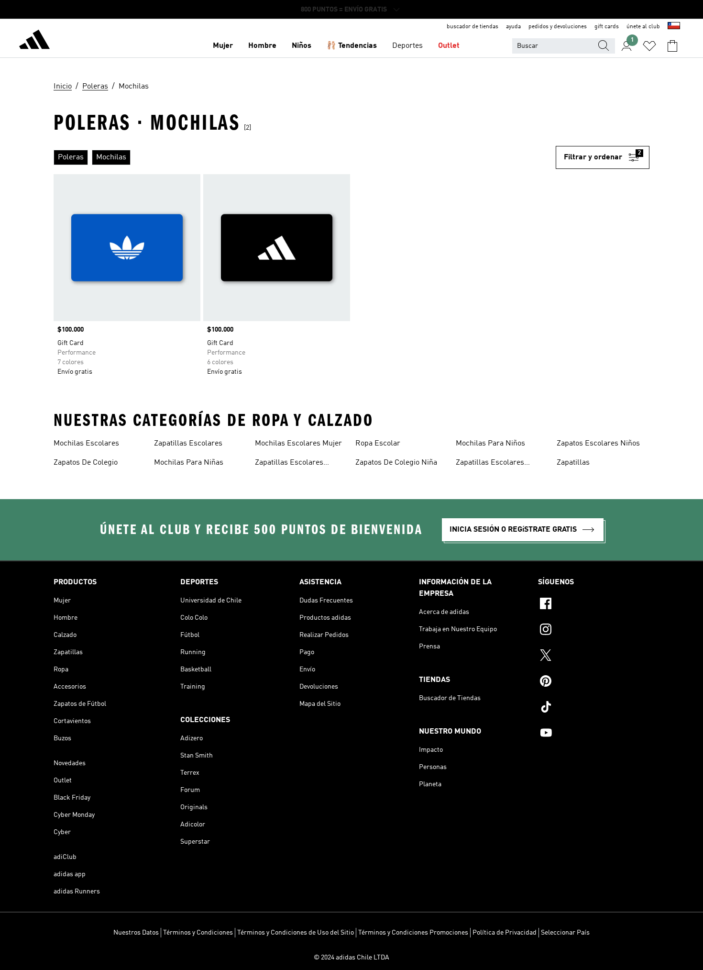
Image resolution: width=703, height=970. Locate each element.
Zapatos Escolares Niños (598, 443)
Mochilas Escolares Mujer (298, 443)
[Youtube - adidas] (593, 734)
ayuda (513, 27)
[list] (305, 157)
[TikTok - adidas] (593, 708)
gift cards (606, 27)
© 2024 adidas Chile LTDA (351, 957)
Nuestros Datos (136, 932)
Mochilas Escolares (86, 443)
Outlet (449, 46)
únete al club (643, 27)
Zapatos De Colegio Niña (396, 463)
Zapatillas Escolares (188, 443)
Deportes (407, 46)
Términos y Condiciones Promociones (413, 932)
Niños (301, 46)
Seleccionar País (565, 932)
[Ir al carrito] (672, 45)
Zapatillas (573, 463)
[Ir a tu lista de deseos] (649, 45)
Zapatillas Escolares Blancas (289, 463)
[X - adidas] (593, 656)
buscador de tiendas (472, 27)
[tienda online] (34, 41)
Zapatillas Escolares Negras (490, 463)
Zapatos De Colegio (86, 463)
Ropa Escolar (377, 443)
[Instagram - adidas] (593, 631)
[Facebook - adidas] (593, 605)
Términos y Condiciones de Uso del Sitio (295, 932)
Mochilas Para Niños (490, 443)
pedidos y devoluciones (557, 27)
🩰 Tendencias (352, 46)
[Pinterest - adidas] (593, 682)
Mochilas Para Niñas (188, 463)
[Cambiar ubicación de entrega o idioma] (674, 26)
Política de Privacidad (504, 932)
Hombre (262, 46)
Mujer (223, 46)
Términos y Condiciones (198, 932)
